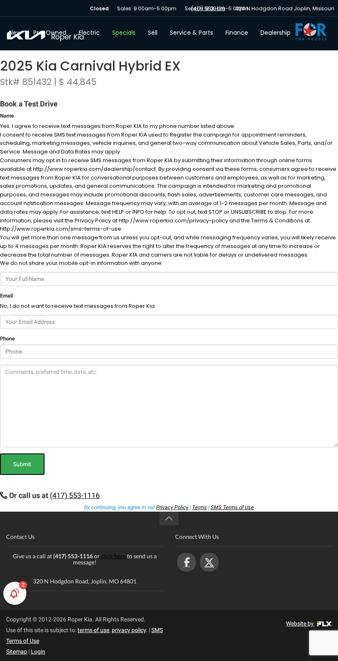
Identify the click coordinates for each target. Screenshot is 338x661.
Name (7, 116)
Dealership (276, 32)
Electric (89, 32)
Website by (300, 623)
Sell (152, 32)
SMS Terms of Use (232, 507)
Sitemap (16, 651)
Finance (236, 32)
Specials (124, 32)
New (15, 32)
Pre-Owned (49, 32)
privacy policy (129, 630)
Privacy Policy (172, 507)
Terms (199, 507)
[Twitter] (209, 562)
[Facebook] (186, 562)
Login (38, 651)
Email (6, 296)
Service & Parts (191, 32)
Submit (22, 464)
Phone (7, 338)
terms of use (93, 630)
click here (113, 555)
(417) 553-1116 (208, 8)
